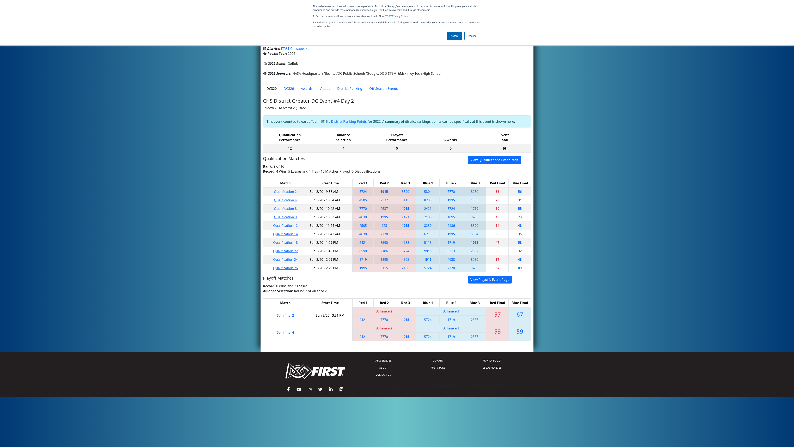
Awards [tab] (307, 88)
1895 (474, 200)
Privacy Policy (396, 16)
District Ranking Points (349, 121)
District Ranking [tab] (349, 88)
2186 (428, 217)
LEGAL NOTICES (492, 367)
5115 (405, 200)
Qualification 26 (285, 268)
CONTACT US (383, 374)
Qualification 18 (285, 242)
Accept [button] (454, 35)
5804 (428, 191)
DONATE (438, 360)
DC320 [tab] (272, 88)
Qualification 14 (285, 234)
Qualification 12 (285, 225)
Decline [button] (472, 35)
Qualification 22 (285, 251)
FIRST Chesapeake (295, 48)
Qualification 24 (285, 259)
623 (474, 217)
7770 (451, 191)
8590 (405, 191)
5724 (363, 191)
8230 (474, 191)
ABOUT (383, 367)
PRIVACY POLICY (492, 360)
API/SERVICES (383, 360)
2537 (384, 200)
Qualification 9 (285, 217)
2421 (428, 208)
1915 (384, 191)
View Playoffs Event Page (489, 279)
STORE (438, 367)
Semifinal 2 (285, 315)
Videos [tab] (325, 88)
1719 (474, 208)
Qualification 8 (285, 208)
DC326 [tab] (289, 88)
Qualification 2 (285, 191)
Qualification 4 (285, 200)
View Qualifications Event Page (494, 160)
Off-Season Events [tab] (383, 88)
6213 (428, 234)
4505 (363, 200)
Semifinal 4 (285, 332)
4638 (363, 217)
